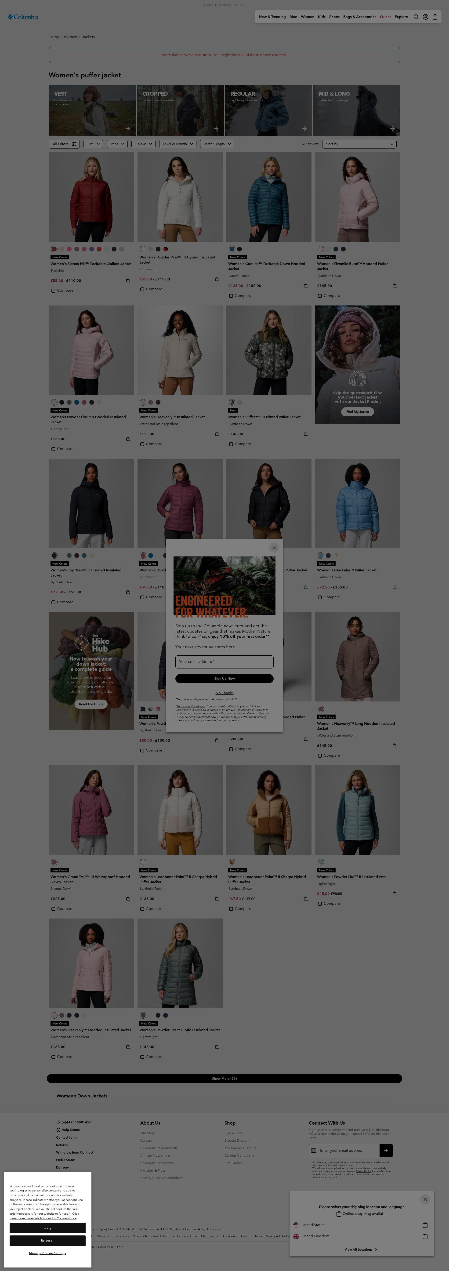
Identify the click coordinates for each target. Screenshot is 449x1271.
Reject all (47, 1240)
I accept (47, 1228)
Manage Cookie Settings (47, 1253)
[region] (47, 1219)
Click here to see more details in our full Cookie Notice (44, 1216)
